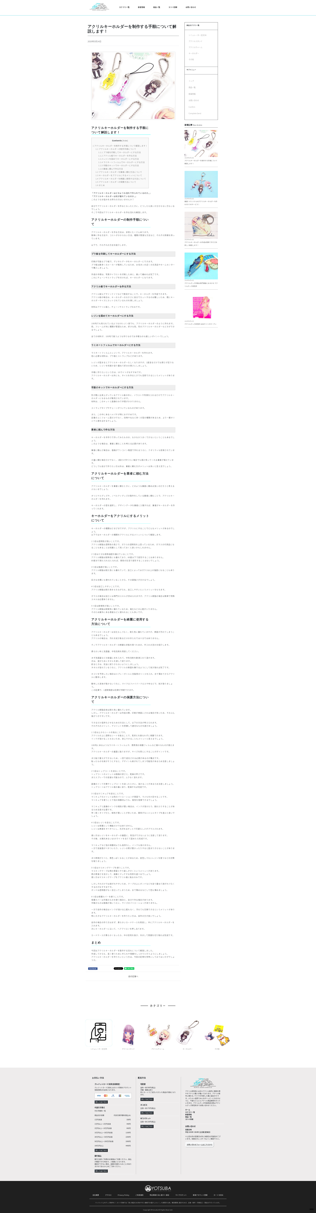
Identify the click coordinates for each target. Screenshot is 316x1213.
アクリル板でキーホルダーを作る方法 (117, 155)
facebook (92, 969)
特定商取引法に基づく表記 (159, 1195)
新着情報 (141, 7)
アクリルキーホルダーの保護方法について (116, 181)
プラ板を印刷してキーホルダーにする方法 (119, 152)
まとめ (100, 185)
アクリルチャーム (195, 47)
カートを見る (218, 1195)
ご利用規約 (139, 1195)
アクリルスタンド (195, 41)
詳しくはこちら (101, 1102)
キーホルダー (194, 53)
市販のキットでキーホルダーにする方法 (118, 165)
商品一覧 (156, 7)
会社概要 (96, 1195)
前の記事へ (133, 976)
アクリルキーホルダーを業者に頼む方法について (119, 172)
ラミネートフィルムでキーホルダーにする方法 (121, 162)
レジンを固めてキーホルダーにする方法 (118, 158)
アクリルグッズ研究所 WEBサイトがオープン (201, 324)
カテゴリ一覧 (190, 1112)
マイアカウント (181, 1195)
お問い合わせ (191, 7)
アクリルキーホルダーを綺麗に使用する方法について (121, 178)
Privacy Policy (123, 1195)
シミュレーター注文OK (198, 35)
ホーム (187, 1109)
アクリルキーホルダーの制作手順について (116, 148)
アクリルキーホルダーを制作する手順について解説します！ (120, 145)
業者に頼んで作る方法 (110, 168)
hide (125, 140)
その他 (191, 59)
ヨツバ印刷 (172, 7)
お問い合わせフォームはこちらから (199, 1144)
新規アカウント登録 (200, 1195)
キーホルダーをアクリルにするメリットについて (119, 175)
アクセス (108, 1195)
